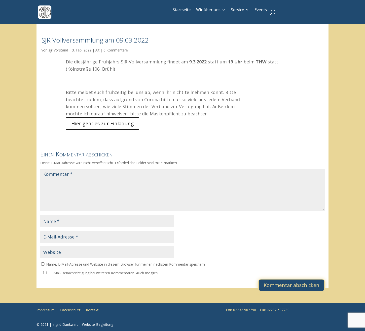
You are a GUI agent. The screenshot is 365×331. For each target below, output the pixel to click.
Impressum (45, 310)
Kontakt (92, 310)
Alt (97, 50)
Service (237, 9)
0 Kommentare (116, 50)
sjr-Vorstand (58, 50)
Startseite (182, 9)
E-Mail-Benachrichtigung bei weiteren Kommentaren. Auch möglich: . (122, 273)
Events (261, 9)
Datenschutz (70, 310)
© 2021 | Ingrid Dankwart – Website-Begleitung (74, 324)
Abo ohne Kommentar (177, 273)
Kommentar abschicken (291, 285)
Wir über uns (208, 9)
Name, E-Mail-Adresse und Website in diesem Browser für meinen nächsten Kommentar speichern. (126, 264)
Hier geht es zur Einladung (102, 123)
